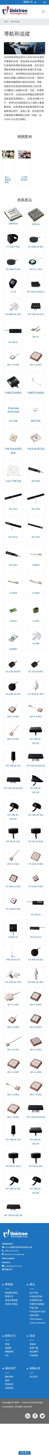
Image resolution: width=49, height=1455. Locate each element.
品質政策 (9, 1388)
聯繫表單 (8, 1270)
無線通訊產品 (11, 1293)
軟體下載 (34, 1348)
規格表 (33, 1344)
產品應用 (34, 1352)
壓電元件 (9, 1297)
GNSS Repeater (36, 1319)
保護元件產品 (11, 1304)
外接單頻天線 (36, 1300)
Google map (19, 1254)
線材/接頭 (34, 1315)
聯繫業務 (9, 1352)
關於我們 (9, 1377)
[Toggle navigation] (43, 11)
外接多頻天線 (36, 1297)
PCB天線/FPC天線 (37, 1312)
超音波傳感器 (11, 1300)
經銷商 (8, 1348)
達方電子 (34, 1377)
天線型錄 (34, 1356)
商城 (7, 1344)
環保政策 (9, 1384)
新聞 (7, 1381)
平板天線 (34, 1308)
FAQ (6, 1356)
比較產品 (24, 1453)
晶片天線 (34, 1293)
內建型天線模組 (37, 1304)
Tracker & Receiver (38, 1323)
